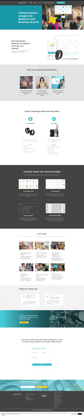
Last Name (45, 352)
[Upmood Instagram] (44, 396)
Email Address (34, 357)
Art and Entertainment (39, 251)
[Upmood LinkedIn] (42, 396)
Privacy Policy (3, 414)
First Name (34, 352)
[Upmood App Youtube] (45, 396)
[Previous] (2, 297)
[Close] (82, 414)
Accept (80, 413)
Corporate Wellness (55, 251)
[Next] (81, 297)
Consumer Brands (23, 251)
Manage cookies (74, 413)
